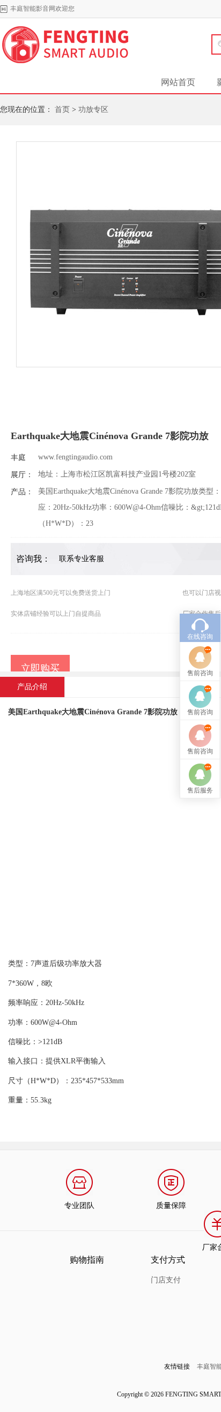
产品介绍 (32, 687)
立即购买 (40, 668)
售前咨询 (200, 673)
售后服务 (200, 790)
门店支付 (166, 1280)
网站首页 (178, 82)
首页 (62, 109)
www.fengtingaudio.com (75, 457)
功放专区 (93, 109)
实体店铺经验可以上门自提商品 (56, 613)
